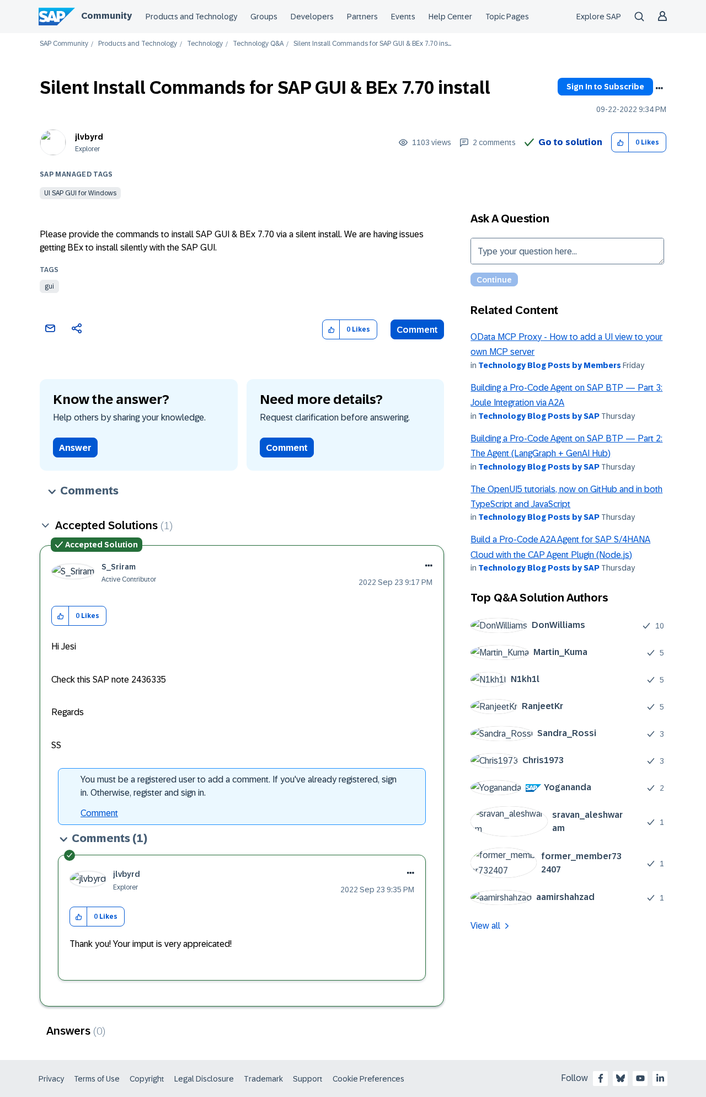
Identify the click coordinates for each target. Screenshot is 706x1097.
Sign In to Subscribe (605, 86)
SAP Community (64, 43)
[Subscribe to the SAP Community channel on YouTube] (640, 1078)
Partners (362, 16)
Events (403, 16)
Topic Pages (507, 16)
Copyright (147, 1078)
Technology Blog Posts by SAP (539, 416)
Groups (263, 16)
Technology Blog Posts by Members (549, 365)
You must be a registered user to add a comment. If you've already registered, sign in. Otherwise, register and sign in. (239, 786)
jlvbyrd (89, 136)
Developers (312, 16)
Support (308, 1078)
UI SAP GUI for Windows (80, 193)
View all (485, 925)
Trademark (263, 1078)
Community (106, 15)
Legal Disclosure (204, 1078)
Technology (205, 43)
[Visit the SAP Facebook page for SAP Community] (600, 1078)
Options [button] (659, 88)
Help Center (450, 16)
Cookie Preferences (368, 1078)
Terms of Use (97, 1078)
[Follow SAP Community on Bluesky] (620, 1078)
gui (49, 286)
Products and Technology (191, 16)
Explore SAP (598, 16)
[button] (620, 142)
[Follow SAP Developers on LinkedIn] (660, 1078)
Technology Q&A (258, 43)
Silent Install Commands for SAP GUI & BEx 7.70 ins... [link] (372, 43)
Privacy (51, 1078)
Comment (417, 329)
